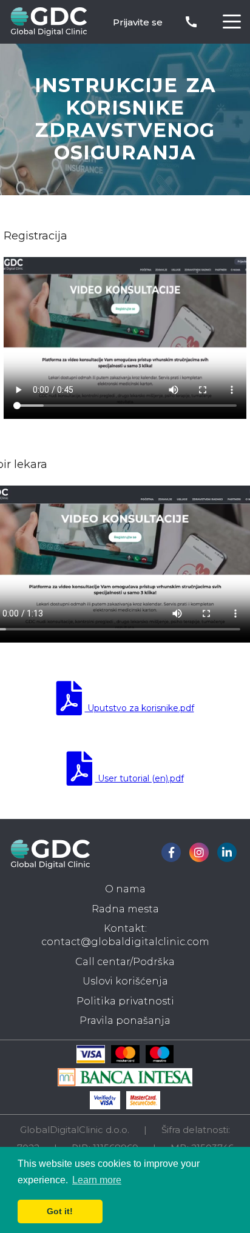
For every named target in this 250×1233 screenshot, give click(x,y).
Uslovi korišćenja (125, 981)
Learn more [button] (96, 1180)
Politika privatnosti (125, 1001)
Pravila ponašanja (125, 1020)
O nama (125, 889)
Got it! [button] (60, 1211)
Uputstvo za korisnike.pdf (139, 708)
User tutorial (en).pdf (139, 778)
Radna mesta (125, 909)
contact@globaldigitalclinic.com (125, 941)
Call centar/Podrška (125, 961)
